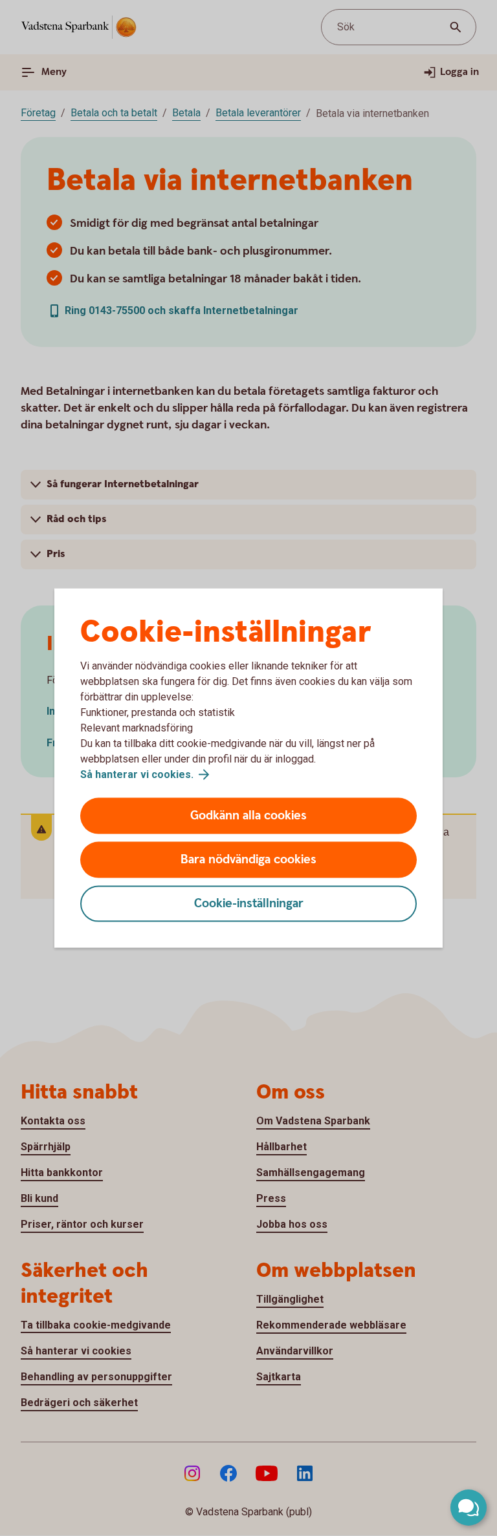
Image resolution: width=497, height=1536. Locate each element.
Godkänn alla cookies (248, 816)
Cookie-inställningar (249, 904)
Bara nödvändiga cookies (248, 860)
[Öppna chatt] (468, 1507)
